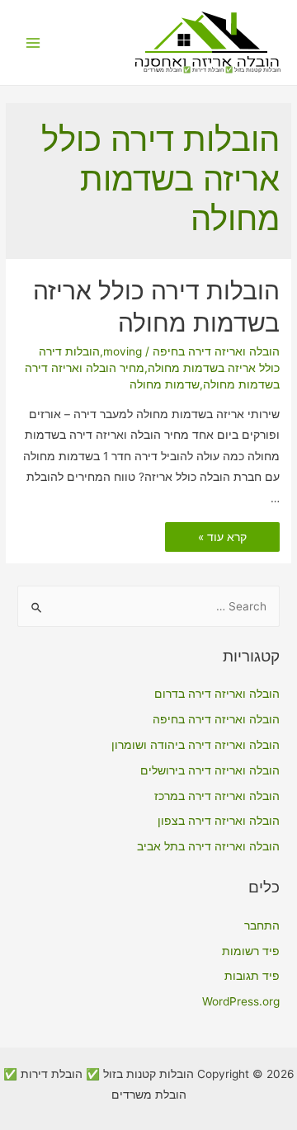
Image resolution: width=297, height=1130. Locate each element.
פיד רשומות (251, 951)
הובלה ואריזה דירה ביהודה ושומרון (195, 744)
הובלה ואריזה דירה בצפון (219, 820)
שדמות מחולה (165, 384)
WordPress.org (241, 1001)
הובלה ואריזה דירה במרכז (217, 796)
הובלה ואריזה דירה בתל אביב (208, 846)
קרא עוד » (223, 538)
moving (122, 351)
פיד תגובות (252, 975)
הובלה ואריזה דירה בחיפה (216, 351)
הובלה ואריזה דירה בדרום (217, 693)
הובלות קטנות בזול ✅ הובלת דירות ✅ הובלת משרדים (212, 69)
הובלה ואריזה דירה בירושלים (210, 770)
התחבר (262, 925)
